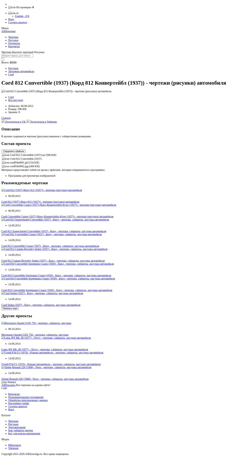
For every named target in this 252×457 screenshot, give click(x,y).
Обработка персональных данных (28, 400)
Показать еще (10, 308)
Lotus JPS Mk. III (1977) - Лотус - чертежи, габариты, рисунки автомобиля (44, 349)
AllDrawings (8, 31)
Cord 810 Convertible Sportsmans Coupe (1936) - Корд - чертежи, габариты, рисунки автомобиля (56, 290)
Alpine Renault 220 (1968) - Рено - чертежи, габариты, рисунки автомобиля (44, 378)
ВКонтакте (14, 445)
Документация (16, 427)
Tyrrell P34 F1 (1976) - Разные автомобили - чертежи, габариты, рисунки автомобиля (50, 364)
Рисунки (13, 40)
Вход (11, 19)
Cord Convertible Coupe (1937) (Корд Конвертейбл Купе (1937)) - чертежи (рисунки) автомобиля (57, 216)
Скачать (6, 118)
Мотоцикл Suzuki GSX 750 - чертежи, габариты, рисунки (35, 334)
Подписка (14, 43)
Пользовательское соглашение (26, 397)
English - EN (22, 16)
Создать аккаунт (17, 22)
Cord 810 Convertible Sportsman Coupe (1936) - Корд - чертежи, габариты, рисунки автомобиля (56, 275)
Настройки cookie (18, 403)
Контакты (14, 46)
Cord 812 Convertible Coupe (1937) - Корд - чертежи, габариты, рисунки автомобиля (50, 246)
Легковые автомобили (21, 71)
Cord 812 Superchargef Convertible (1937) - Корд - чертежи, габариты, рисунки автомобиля (53, 231)
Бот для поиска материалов (24, 433)
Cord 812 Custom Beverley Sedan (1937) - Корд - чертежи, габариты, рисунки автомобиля (53, 260)
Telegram (13, 448)
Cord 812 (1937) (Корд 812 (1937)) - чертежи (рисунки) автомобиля (40, 201)
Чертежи (13, 37)
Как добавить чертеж (20, 430)
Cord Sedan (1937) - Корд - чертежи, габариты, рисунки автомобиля (40, 304)
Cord (11, 74)
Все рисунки (15, 100)
